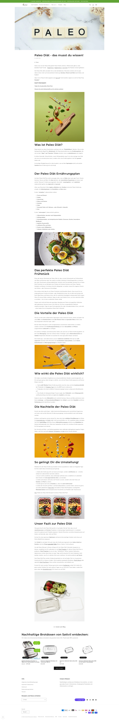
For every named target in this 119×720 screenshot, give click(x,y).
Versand (23, 691)
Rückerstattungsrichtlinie (27, 689)
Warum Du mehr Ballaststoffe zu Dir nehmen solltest (49, 89)
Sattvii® (27, 716)
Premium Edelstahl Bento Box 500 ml (68, 661)
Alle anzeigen (59, 668)
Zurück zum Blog (60, 627)
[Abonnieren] (44, 699)
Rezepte (37, 80)
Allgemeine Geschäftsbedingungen (30, 682)
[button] (44, 4)
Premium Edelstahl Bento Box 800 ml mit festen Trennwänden (87, 661)
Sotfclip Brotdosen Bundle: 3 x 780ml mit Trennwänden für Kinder (30, 661)
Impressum (24, 687)
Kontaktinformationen (72, 716)
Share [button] (37, 62)
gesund (58, 78)
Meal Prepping (62, 549)
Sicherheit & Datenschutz (27, 684)
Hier (36, 493)
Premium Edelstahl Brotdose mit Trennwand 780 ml (49, 661)
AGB (56, 716)
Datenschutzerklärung (49, 716)
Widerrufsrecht (41, 716)
